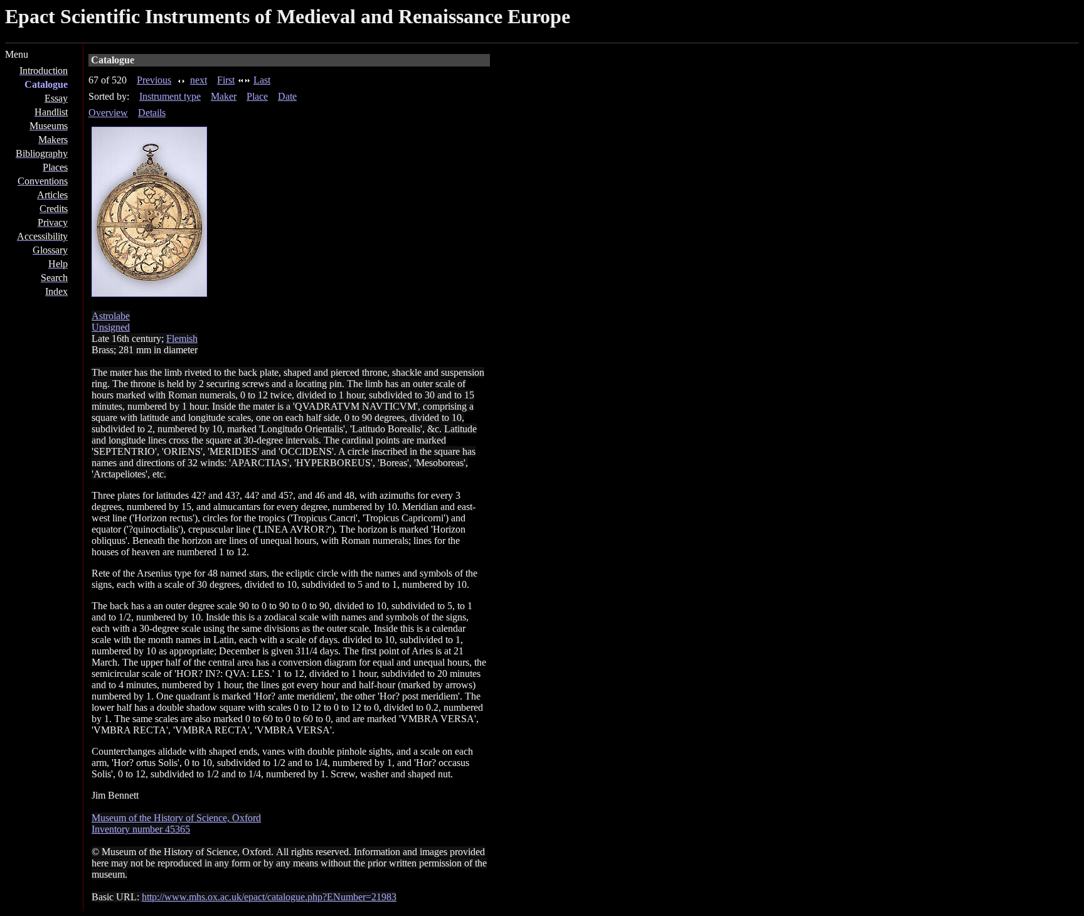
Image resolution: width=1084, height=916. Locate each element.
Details (152, 112)
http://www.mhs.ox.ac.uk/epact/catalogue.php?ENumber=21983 (269, 897)
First (226, 80)
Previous (154, 80)
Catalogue (46, 84)
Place (257, 96)
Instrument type (170, 96)
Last (261, 80)
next (198, 80)
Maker (223, 96)
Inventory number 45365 (141, 829)
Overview (108, 112)
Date (287, 96)
